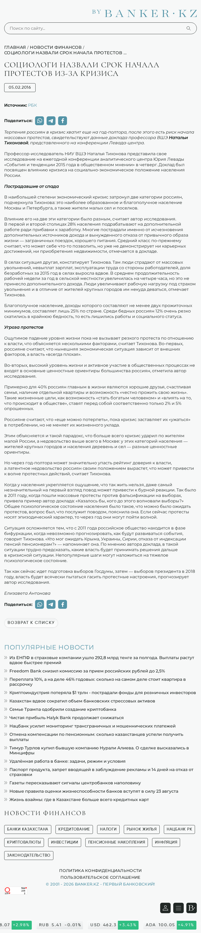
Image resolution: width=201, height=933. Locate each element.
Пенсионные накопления (116, 842)
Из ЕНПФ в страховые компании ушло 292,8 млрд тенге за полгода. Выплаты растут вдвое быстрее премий (101, 660)
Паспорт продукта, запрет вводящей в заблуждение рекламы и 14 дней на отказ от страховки (101, 772)
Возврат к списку (31, 623)
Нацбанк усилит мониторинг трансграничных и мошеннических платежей (92, 726)
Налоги (108, 829)
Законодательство (29, 855)
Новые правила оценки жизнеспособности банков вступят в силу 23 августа (93, 791)
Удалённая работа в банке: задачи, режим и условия (67, 761)
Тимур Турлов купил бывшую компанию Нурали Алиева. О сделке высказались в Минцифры (99, 750)
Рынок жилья (142, 829)
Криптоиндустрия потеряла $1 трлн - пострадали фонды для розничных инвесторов (102, 692)
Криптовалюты (24, 842)
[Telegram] (51, 120)
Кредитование (74, 829)
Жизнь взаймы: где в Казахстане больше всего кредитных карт (79, 799)
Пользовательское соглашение (100, 877)
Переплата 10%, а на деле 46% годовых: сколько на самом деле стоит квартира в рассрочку (97, 682)
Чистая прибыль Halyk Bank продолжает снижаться (66, 717)
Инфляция (166, 842)
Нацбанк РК (179, 829)
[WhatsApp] (39, 120)
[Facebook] (62, 120)
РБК (32, 105)
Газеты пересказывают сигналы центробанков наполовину (75, 782)
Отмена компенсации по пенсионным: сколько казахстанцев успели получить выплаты (96, 737)
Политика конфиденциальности (100, 870)
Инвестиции (64, 842)
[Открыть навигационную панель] (178, 908)
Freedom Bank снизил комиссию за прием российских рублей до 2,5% (87, 671)
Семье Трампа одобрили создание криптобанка (62, 709)
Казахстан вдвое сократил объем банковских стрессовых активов (82, 701)
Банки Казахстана (27, 829)
